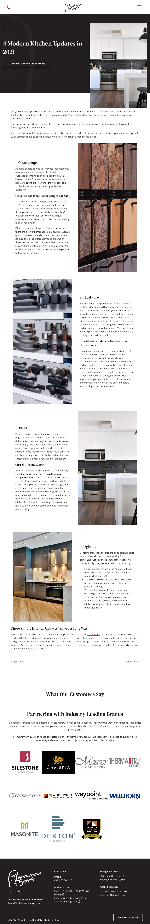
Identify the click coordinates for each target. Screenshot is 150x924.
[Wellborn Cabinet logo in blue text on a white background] (125, 796)
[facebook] (11, 893)
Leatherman (93, 634)
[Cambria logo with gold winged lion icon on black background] (58, 762)
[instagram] (18, 893)
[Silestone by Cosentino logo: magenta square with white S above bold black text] (25, 762)
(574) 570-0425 (63, 880)
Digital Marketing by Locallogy (46, 920)
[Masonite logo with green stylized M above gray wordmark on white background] (25, 829)
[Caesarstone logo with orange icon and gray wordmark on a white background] (25, 796)
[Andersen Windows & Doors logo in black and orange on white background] (58, 796)
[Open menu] (139, 7)
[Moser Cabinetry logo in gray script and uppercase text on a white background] (91, 762)
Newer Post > (132, 661)
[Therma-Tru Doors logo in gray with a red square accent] (125, 762)
